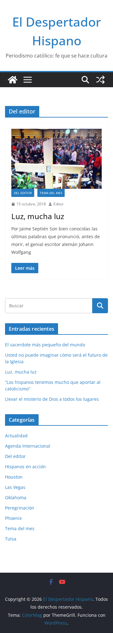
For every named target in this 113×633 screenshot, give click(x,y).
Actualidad (16, 436)
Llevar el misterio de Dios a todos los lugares (52, 399)
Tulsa (10, 539)
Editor (58, 204)
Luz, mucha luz (37, 216)
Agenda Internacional (27, 446)
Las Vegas (15, 487)
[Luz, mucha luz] (56, 159)
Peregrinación (19, 508)
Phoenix (13, 518)
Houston (14, 477)
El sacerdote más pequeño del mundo (45, 345)
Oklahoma (15, 497)
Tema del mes (51, 193)
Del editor (23, 193)
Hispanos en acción (25, 467)
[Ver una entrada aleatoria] (100, 79)
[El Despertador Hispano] (12, 79)
